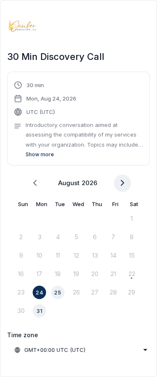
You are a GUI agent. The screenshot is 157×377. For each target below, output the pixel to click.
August (69, 183)
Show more (40, 154)
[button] (78, 119)
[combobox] (80, 349)
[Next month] (122, 183)
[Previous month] (35, 183)
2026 (89, 183)
